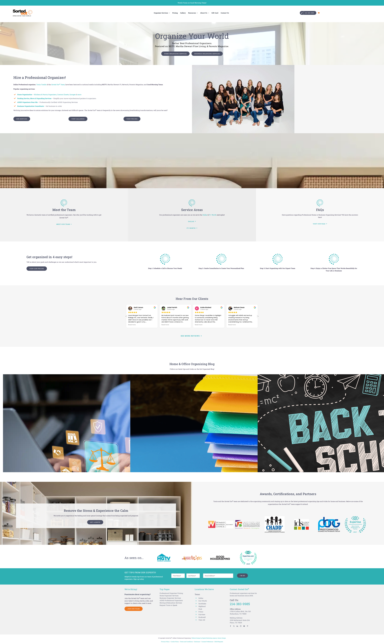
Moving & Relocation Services (171, 603)
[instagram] (240, 626)
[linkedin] (237, 626)
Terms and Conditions (186, 641)
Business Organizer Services (170, 598)
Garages (73, 94)
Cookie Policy (175, 641)
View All (201, 620)
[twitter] (234, 626)
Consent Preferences (207, 641)
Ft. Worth (212, 215)
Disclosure (197, 641)
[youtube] (244, 626)
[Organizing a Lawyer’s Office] (96, 436)
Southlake (202, 604)
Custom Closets (63, 94)
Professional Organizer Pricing (171, 593)
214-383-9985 (240, 604)
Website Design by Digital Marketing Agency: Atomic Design (209, 638)
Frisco (200, 612)
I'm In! (242, 576)
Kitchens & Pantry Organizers (45, 94)
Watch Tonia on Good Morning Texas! (192, 3)
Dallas (205, 215)
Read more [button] (132, 325)
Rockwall (202, 617)
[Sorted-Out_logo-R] (23, 10)
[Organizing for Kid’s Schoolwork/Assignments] (223, 436)
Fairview (201, 614)
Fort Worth (202, 601)
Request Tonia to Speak (168, 605)
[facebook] (230, 626)
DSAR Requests (218, 641)
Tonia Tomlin (41, 84)
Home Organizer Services (169, 596)
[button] (257, 316)
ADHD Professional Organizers (171, 600)
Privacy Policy (165, 641)
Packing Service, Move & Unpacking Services (34, 98)
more (79, 94)
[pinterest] (247, 626)
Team (58, 84)
